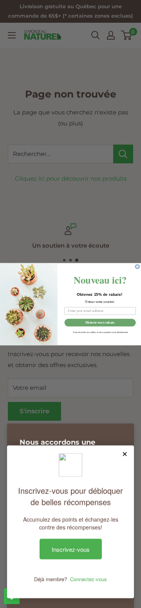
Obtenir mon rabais (100, 322)
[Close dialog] (137, 266)
